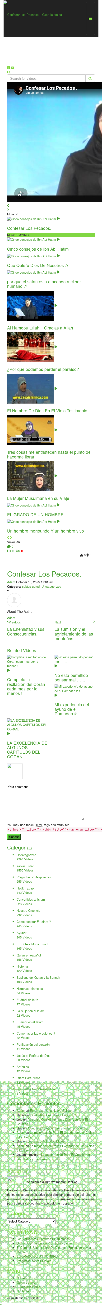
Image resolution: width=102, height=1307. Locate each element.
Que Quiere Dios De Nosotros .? (38, 265)
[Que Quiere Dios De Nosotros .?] (33, 255)
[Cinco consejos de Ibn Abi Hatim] (33, 239)
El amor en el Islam (30, 1022)
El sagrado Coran (28, 1287)
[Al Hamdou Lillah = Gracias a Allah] (32, 305)
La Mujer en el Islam (31, 1011)
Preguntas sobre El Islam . (35, 1260)
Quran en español (29, 955)
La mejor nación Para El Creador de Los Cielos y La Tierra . (55, 1134)
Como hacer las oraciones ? (36, 1033)
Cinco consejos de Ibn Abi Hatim (38, 249)
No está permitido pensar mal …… (71, 677)
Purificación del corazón (33, 1044)
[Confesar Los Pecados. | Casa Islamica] (33, 14)
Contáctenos (25, 1291)
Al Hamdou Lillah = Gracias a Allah (40, 328)
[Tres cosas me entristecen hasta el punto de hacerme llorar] (32, 429)
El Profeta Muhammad (32, 944)
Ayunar (21, 932)
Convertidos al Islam (31, 899)
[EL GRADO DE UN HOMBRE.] (33, 504)
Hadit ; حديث (25, 888)
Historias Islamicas (30, 988)
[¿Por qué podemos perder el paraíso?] (32, 346)
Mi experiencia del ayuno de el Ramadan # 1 (72, 709)
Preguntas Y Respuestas (34, 877)
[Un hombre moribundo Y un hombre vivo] (33, 521)
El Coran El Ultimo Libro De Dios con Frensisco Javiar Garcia (54, 1249)
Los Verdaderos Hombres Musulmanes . (44, 1238)
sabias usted (31, 586)
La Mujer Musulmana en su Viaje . (39, 498)
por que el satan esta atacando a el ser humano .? (44, 284)
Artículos (23, 1066)
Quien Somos (26, 1282)
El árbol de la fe (27, 999)
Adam (11, 582)
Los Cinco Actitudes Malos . (47, 1141)
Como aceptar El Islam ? (34, 921)
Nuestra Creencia (28, 910)
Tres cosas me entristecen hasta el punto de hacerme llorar (49, 454)
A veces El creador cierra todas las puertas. (58, 1128)
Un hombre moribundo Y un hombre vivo (45, 531)
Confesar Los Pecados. (29, 228)
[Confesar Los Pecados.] (33, 218)
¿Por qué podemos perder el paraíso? (43, 369)
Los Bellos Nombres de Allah (36, 1089)
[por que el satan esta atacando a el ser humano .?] (33, 272)
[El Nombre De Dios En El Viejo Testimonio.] (32, 388)
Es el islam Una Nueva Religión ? (53, 1110)
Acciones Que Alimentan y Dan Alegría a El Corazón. (52, 1121)
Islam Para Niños (28, 1078)
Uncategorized (51, 586)
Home (21, 1278)
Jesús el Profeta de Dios (34, 1055)
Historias (23, 966)
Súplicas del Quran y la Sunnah (38, 977)
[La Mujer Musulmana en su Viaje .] (32, 475)
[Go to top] (1, 1304)
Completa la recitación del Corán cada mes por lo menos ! (26, 686)
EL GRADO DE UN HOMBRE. (36, 514)
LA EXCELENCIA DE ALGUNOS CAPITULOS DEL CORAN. (27, 750)
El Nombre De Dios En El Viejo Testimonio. (47, 410)
